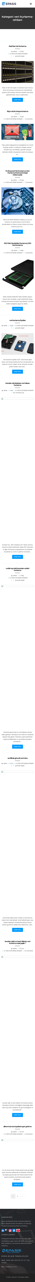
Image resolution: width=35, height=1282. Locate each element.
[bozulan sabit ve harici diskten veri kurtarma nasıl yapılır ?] (17, 1027)
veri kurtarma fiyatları (17, 320)
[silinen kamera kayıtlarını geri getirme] (17, 1152)
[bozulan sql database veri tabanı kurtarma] (17, 469)
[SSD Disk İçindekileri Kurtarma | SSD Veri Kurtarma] (17, 275)
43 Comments (28, 951)
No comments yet (18, 393)
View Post (17, 100)
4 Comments (29, 119)
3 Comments (29, 253)
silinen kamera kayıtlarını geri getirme (17, 1127)
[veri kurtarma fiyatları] (17, 344)
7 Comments (29, 182)
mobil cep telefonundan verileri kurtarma (17, 569)
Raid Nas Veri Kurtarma (17, 46)
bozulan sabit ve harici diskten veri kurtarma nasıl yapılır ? (17, 942)
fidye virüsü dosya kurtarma (17, 111)
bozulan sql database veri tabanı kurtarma (17, 384)
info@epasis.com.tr (11, 1267)
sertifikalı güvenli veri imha (18, 758)
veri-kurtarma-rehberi (19, 54)
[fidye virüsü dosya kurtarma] (17, 132)
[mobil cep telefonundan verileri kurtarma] (17, 656)
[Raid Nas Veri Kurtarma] (17, 72)
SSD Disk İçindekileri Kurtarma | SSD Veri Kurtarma (17, 244)
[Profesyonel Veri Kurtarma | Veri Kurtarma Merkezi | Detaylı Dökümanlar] (17, 201)
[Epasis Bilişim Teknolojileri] (11, 4)
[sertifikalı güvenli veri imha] (17, 842)
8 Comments (29, 1134)
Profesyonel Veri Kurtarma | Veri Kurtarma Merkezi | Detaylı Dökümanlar (17, 173)
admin (15, 51)
